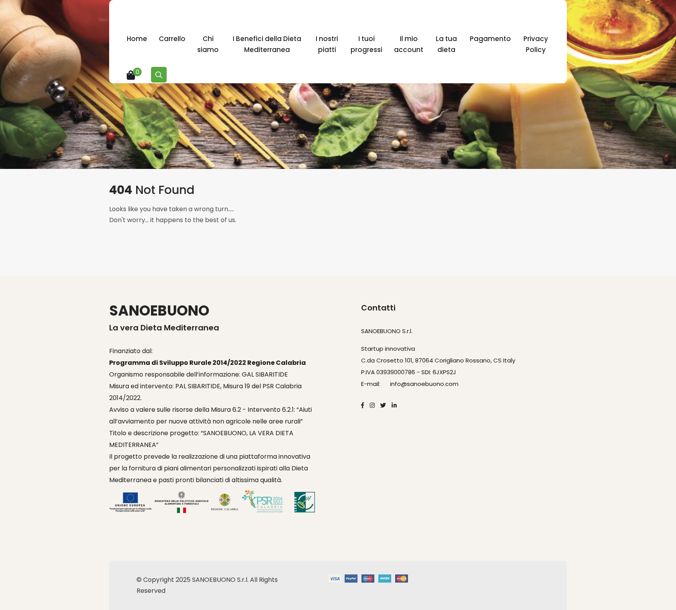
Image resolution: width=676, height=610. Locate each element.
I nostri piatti (327, 44)
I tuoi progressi (366, 44)
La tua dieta (446, 44)
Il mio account (408, 44)
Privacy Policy (535, 44)
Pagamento (490, 38)
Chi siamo (208, 44)
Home (137, 38)
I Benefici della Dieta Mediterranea (267, 44)
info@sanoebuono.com (424, 384)
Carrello (172, 38)
